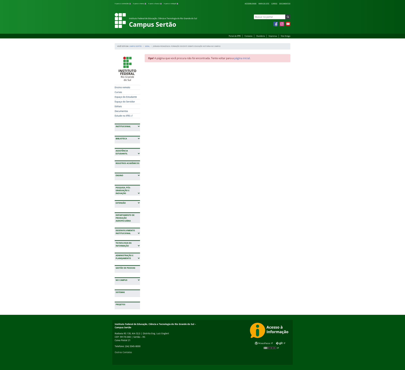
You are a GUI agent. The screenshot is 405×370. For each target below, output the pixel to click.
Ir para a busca (154, 3)
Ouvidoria (260, 36)
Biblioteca (128, 138)
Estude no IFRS (122, 115)
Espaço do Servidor (125, 101)
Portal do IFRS (235, 36)
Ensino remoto (122, 87)
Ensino (128, 175)
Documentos (284, 3)
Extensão (128, 202)
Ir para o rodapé (171, 3)
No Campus (128, 280)
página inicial (242, 58)
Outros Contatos (123, 352)
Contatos (248, 36)
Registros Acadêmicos (127, 163)
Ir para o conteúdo (122, 3)
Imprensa (273, 36)
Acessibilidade (250, 3)
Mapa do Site (264, 3)
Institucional (128, 126)
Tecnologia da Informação (128, 244)
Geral (147, 46)
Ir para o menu (139, 3)
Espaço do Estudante (126, 96)
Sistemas (120, 292)
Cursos (274, 3)
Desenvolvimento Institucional (128, 232)
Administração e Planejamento (128, 257)
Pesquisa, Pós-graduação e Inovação (128, 190)
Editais (118, 106)
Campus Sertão (135, 46)
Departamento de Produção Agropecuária (125, 218)
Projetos (120, 304)
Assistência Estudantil (128, 152)
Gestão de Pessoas (125, 268)
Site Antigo (285, 36)
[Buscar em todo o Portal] (287, 16)
